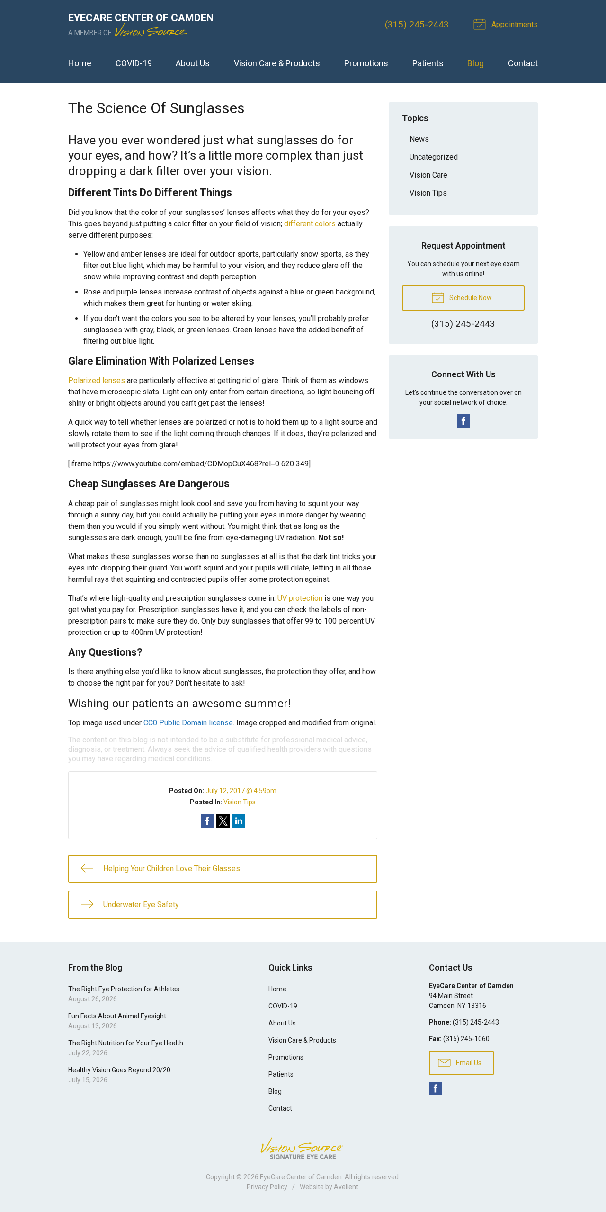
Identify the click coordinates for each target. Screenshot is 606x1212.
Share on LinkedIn (238, 821)
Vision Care (428, 174)
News (419, 138)
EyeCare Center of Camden (301, 1177)
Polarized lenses (96, 380)
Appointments (514, 24)
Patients (428, 63)
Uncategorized (434, 156)
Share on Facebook (207, 821)
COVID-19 (134, 63)
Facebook (463, 421)
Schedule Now (470, 298)
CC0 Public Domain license (188, 722)
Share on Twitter (223, 821)
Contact (523, 63)
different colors (310, 223)
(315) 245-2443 (417, 24)
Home (79, 63)
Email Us (467, 1063)
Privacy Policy (267, 1187)
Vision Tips (239, 802)
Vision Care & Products (277, 63)
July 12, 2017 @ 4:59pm (240, 790)
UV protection (299, 598)
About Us (193, 63)
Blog (475, 63)
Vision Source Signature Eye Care (303, 1148)
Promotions (366, 63)
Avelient (346, 1187)
